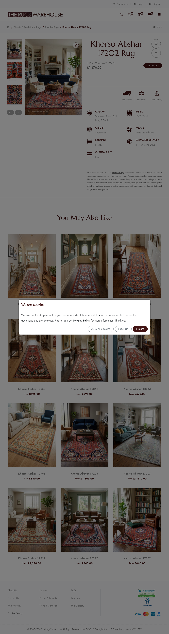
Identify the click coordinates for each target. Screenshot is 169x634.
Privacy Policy (81, 320)
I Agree (140, 329)
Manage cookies (100, 329)
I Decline (123, 329)
